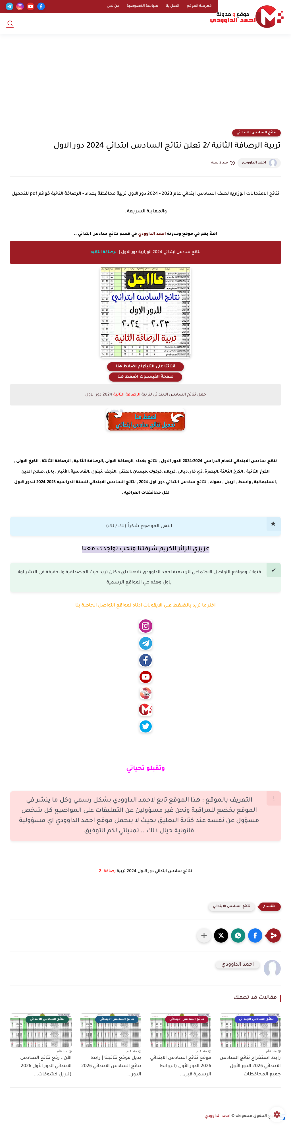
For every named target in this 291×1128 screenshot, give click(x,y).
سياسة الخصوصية (142, 6)
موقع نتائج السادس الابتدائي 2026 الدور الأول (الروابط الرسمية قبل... (180, 1066)
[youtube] (30, 6)
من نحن (113, 6)
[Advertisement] (145, 85)
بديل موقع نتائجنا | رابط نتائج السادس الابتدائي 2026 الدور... (111, 1066)
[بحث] (10, 23)
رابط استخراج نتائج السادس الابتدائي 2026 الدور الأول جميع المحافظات (250, 1066)
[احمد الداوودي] (247, 16)
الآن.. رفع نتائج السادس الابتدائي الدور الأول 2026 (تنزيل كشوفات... (46, 1066)
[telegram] (9, 6)
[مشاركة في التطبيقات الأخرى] (204, 935)
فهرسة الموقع (199, 6)
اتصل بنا (172, 6)
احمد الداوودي (254, 163)
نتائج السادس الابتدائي (256, 133)
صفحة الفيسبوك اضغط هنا (145, 377)
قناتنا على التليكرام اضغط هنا (145, 367)
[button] (255, 935)
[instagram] (20, 6)
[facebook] (41, 6)
